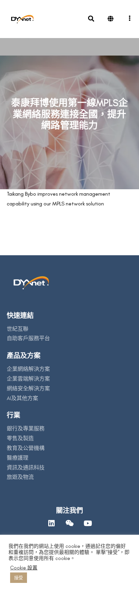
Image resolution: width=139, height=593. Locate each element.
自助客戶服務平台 (28, 338)
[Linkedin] (51, 523)
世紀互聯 (17, 329)
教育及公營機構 (26, 448)
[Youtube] (87, 523)
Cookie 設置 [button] (23, 568)
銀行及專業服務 (26, 428)
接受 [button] (18, 577)
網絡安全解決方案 (28, 388)
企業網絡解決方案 (28, 369)
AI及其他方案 (22, 398)
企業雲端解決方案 (28, 378)
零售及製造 (20, 438)
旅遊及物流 (20, 477)
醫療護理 (17, 458)
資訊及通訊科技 (26, 467)
